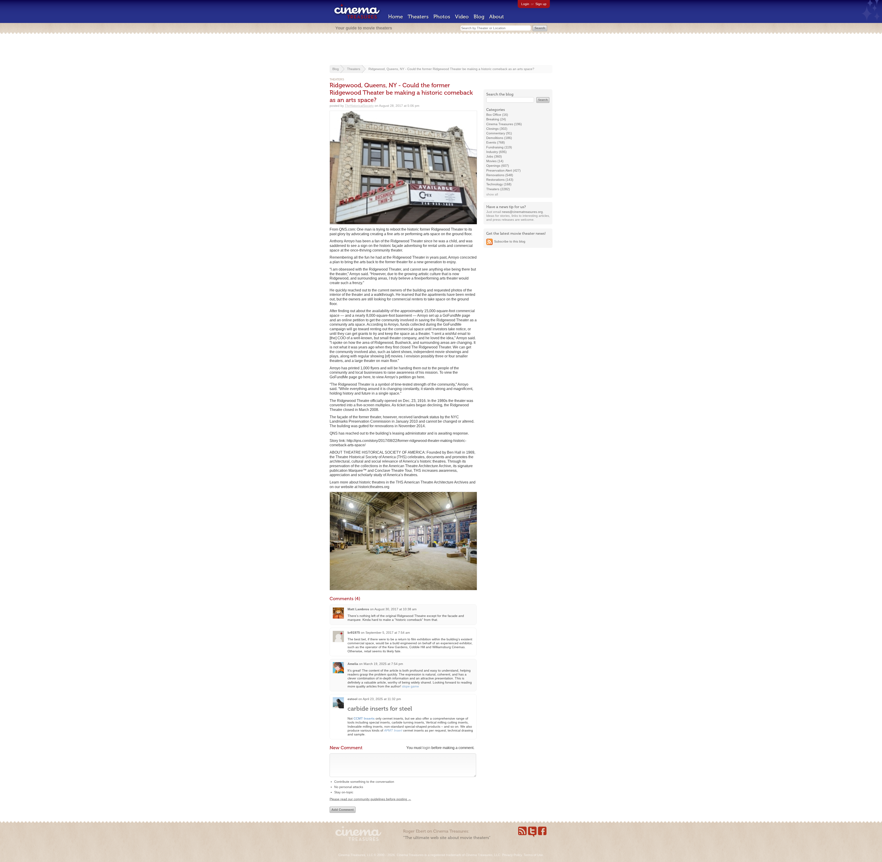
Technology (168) (499, 184)
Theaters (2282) (498, 189)
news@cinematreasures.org (522, 212)
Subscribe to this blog (509, 241)
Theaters (418, 17)
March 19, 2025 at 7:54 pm (383, 664)
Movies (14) (494, 161)
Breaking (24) (496, 119)
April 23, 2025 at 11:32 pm (382, 699)
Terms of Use (533, 855)
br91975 (354, 632)
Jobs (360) (494, 156)
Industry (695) (496, 152)
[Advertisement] (441, 50)
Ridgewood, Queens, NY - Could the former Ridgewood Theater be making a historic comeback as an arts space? (451, 69)
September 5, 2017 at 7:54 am (387, 632)
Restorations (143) (499, 179)
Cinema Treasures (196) (504, 124)
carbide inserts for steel (380, 708)
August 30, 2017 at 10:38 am (395, 609)
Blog (479, 17)
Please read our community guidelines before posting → (370, 799)
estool (352, 699)
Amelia (353, 664)
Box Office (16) (497, 114)
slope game (410, 686)
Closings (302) (496, 128)
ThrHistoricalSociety (359, 105)
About (496, 17)
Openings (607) (497, 165)
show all (492, 194)
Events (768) (495, 142)
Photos (441, 17)
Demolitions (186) (499, 138)
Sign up (540, 4)
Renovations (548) (499, 175)
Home (395, 17)
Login (525, 4)
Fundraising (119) (499, 147)
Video (462, 17)
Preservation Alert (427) (503, 170)
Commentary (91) (499, 133)
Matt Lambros (358, 609)
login (426, 748)
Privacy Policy (512, 855)
